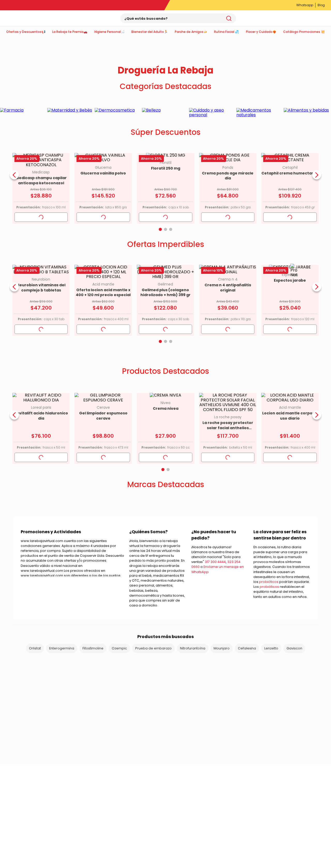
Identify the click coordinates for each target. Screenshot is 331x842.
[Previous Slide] (14, 174)
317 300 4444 (215, 562)
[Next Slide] (316, 174)
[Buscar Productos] (229, 18)
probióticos (269, 582)
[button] (160, 229)
